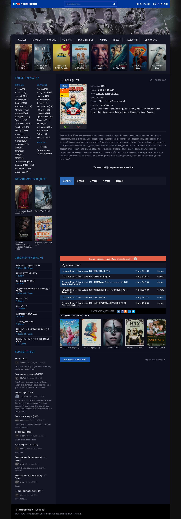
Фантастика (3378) (22, 137)
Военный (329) (43, 96)
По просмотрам (43, 150)
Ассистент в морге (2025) (27, 416)
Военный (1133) (21, 96)
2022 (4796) (19, 148)
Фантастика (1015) (44, 127)
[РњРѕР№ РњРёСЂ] (129, 311)
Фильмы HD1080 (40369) (24, 165)
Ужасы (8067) (20, 134)
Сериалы (67, 39)
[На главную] (26, 4)
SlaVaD (23, 378)
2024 (116, 93)
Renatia (23, 448)
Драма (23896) (21, 103)
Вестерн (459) (20, 92)
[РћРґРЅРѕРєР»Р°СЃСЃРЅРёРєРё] (125, 311)
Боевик (100, 93)
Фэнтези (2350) (21, 141)
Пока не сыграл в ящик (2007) (29, 491)
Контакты (40, 509)
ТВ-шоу (117, 39)
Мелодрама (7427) (22, 117)
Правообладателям (24, 509)
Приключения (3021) (23, 123)
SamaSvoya (24, 363)
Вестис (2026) (21, 298)
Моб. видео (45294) (23, 168)
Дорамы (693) (42, 130)
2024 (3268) (19, 154)
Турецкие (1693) (43, 137)
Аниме (103, 39)
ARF (21, 495)
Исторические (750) (45, 106)
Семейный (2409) (22, 127)
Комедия (109, 93)
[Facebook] (122, 311)
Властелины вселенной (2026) (29, 374)
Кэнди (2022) (21, 358)
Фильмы (51, 39)
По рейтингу (42, 147)
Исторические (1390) (23, 106)
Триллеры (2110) (43, 120)
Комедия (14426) (22, 110)
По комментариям (44, 154)
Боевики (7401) (21, 89)
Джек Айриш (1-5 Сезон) (26, 444)
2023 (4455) (19, 151)
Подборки (132, 39)
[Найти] (114, 4)
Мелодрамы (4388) (44, 92)
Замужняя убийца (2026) (26, 314)
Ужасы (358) (42, 123)
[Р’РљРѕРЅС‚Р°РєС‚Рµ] (118, 311)
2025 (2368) (19, 158)
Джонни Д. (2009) (23, 432)
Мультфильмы (86, 39)
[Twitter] (133, 311)
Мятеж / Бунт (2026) (24, 392)
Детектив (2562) (43, 99)
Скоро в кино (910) (22, 172)
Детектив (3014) (21, 99)
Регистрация (143, 4)
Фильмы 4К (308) (22, 144)
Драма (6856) (42, 103)
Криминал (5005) (21, 113)
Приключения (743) (45, 117)
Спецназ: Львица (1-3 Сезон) (28, 266)
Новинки (36, 39)
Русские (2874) (21, 120)
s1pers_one (24, 436)
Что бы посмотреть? (23, 161)
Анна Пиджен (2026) (24, 322)
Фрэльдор (24, 420)
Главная (21, 39)
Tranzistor (24, 396)
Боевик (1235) (42, 89)
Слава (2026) (21, 306)
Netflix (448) (42, 134)
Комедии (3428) (43, 110)
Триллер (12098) (21, 130)
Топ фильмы (150, 39)
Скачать (160, 271)
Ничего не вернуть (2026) (26, 273)
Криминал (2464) (43, 113)
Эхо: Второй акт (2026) (25, 281)
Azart (22, 464)
